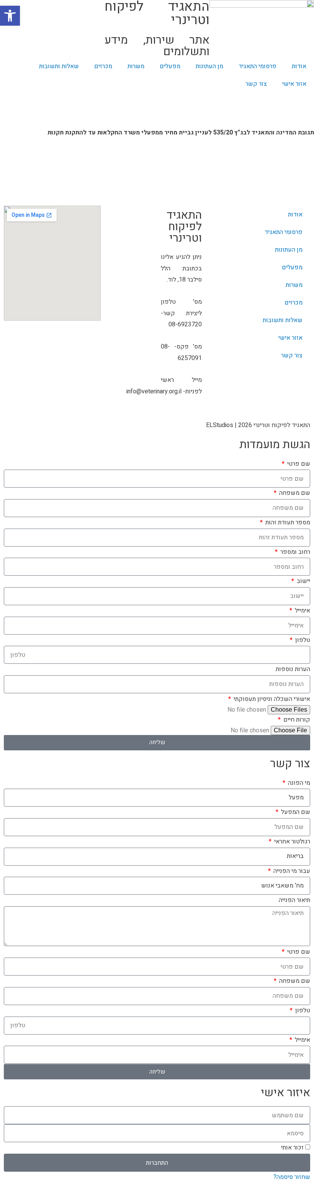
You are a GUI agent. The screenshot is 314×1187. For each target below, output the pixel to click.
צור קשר (256, 83)
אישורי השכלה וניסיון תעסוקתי (271, 699)
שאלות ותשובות (59, 66)
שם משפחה (294, 493)
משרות (136, 66)
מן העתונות (209, 66)
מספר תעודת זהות (287, 522)
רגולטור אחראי (291, 841)
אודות (299, 66)
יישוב (302, 581)
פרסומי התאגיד (257, 66)
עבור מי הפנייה (291, 871)
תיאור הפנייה (294, 900)
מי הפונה (298, 783)
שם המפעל (295, 812)
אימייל (301, 610)
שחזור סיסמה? (291, 1177)
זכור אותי (293, 1147)
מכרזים (103, 66)
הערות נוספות (293, 669)
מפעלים (170, 66)
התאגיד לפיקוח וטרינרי (184, 227)
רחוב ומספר (294, 552)
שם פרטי (298, 463)
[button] (10, 16)
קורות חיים (296, 719)
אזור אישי (294, 83)
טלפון (302, 640)
